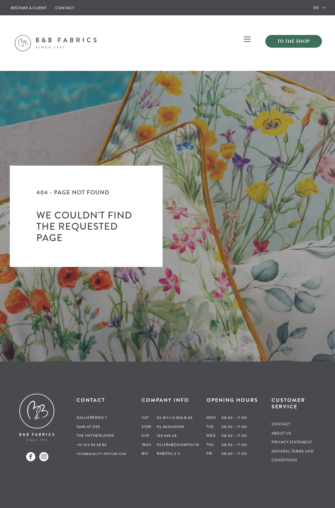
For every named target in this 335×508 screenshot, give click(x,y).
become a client (28, 7)
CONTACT (281, 424)
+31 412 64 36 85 (92, 445)
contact (64, 7)
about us (281, 433)
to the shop (293, 41)
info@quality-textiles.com (102, 453)
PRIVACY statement (292, 442)
